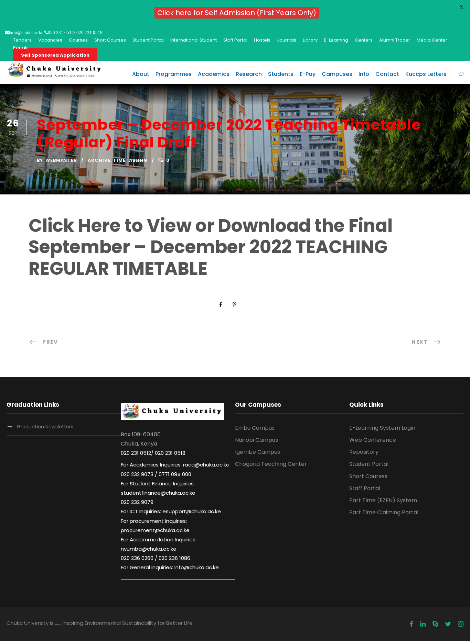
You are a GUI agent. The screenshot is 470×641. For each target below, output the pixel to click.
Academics (213, 74)
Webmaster (61, 160)
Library (310, 40)
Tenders (22, 40)
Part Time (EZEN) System (383, 500)
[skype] (435, 624)
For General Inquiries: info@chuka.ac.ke (170, 567)
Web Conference (372, 440)
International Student (193, 40)
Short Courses (110, 40)
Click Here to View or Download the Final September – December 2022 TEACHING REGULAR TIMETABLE (211, 247)
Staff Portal (235, 40)
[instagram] (460, 624)
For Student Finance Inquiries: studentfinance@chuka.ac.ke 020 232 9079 (158, 493)
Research (249, 74)
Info (364, 74)
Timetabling (130, 160)
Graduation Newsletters (45, 426)
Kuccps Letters (426, 74)
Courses (78, 40)
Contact (387, 74)
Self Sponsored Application (55, 55)
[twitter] (448, 624)
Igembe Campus (257, 452)
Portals (21, 47)
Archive (99, 160)
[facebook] (411, 624)
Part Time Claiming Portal (383, 512)
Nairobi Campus (256, 440)
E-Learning (336, 40)
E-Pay (308, 74)
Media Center (432, 40)
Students (280, 74)
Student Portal (148, 40)
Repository (363, 452)
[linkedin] (423, 624)
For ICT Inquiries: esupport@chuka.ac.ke (171, 511)
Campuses (337, 74)
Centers (364, 40)
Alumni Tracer (394, 40)
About (140, 74)
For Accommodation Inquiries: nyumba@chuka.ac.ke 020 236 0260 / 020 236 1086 (158, 549)
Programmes (174, 74)
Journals (286, 40)
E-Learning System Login (382, 428)
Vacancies (50, 40)
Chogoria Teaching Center (271, 464)
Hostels (262, 40)
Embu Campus (255, 428)
